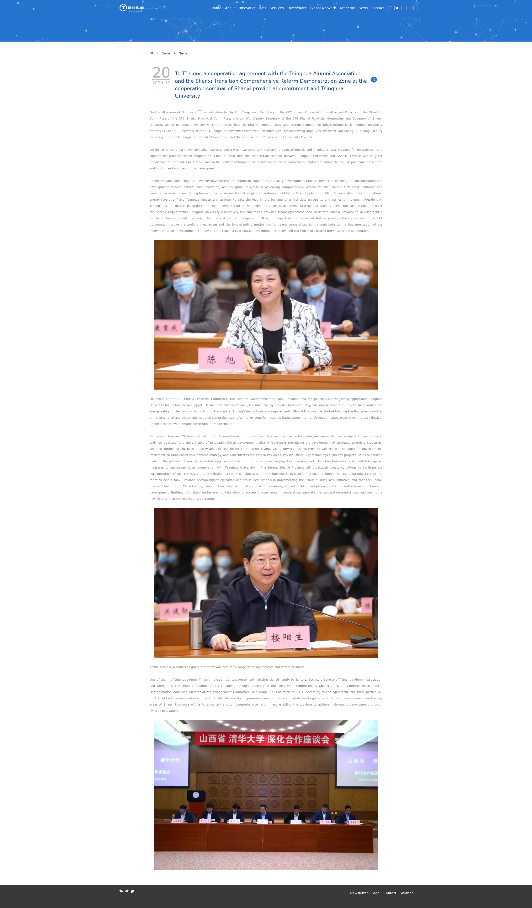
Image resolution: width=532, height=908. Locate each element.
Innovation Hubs (252, 8)
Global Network (323, 8)
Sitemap (407, 893)
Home (216, 8)
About (230, 8)
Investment (297, 8)
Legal (375, 893)
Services (277, 8)
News (363, 8)
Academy (347, 8)
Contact (377, 8)
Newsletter (359, 893)
